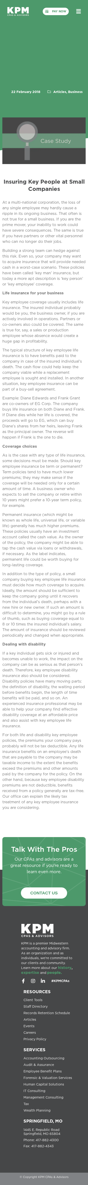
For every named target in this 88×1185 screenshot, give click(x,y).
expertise (30, 972)
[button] (79, 11)
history (65, 967)
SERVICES (34, 1049)
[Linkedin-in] (43, 981)
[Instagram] (33, 981)
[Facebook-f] (23, 981)
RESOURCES (37, 991)
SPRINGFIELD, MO (42, 1121)
